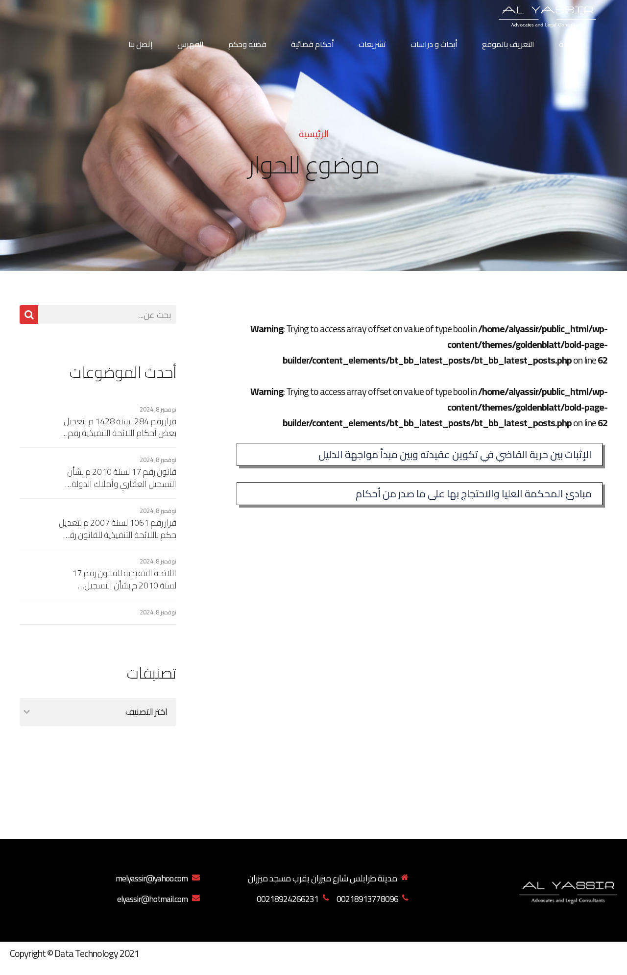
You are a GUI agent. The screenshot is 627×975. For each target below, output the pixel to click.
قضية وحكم (247, 44)
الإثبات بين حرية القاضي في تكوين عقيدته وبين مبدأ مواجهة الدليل (455, 454)
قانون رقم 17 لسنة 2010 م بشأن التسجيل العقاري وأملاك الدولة (121, 478)
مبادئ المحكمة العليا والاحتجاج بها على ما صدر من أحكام (474, 493)
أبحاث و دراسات (434, 44)
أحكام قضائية (312, 44)
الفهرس (190, 44)
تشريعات (372, 44)
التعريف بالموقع (508, 44)
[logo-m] (568, 890)
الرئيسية (571, 44)
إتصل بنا (140, 44)
